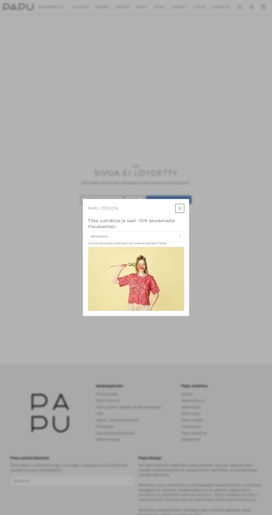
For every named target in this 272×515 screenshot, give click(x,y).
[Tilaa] (180, 236)
